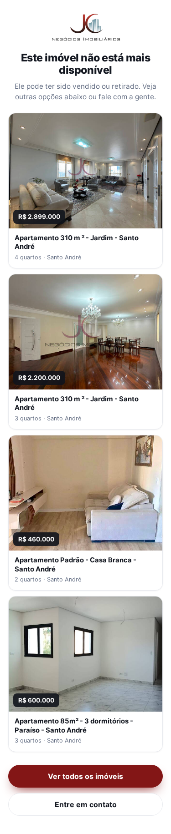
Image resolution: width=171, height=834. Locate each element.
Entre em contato (86, 804)
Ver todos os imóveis (85, 776)
